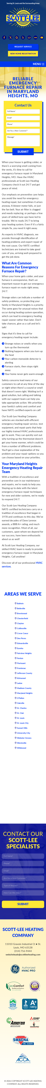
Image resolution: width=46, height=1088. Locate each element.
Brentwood (22, 613)
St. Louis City (22, 723)
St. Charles (21, 708)
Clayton (20, 623)
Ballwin (20, 604)
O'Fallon (20, 698)
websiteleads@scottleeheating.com (23, 955)
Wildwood (21, 748)
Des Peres (21, 638)
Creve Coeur (22, 633)
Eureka (20, 648)
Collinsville (21, 628)
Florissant (21, 663)
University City (23, 733)
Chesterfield (22, 618)
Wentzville (21, 743)
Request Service (23, 47)
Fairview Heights (24, 653)
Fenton (20, 658)
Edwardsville (22, 643)
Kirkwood (21, 678)
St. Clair (20, 713)
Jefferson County (24, 673)
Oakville (20, 703)
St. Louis (20, 718)
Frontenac (21, 668)
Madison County (24, 688)
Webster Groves (24, 738)
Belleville (21, 609)
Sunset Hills (22, 728)
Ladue (19, 683)
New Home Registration (23, 54)
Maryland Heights (25, 693)
